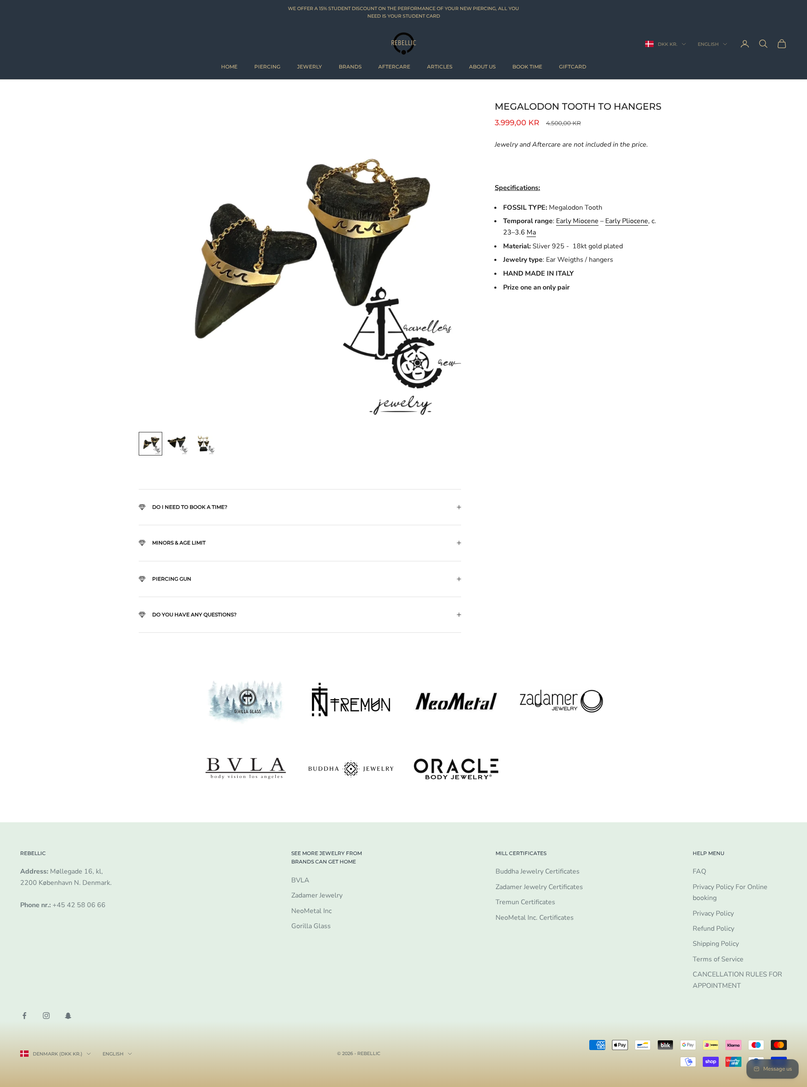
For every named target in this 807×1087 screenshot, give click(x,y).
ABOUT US (482, 66)
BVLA (300, 880)
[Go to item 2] (177, 443)
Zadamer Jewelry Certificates (539, 887)
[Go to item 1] (150, 443)
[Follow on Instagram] (46, 1015)
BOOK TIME (527, 66)
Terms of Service (718, 959)
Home (229, 66)
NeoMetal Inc (311, 911)
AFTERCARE (394, 66)
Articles (439, 66)
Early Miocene (577, 221)
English (708, 44)
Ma (531, 232)
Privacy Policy (713, 913)
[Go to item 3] (204, 443)
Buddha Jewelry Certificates (538, 871)
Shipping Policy (716, 943)
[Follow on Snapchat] (68, 1015)
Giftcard (572, 66)
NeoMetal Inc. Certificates (535, 917)
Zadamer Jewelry (317, 895)
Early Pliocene (626, 221)
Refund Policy (713, 928)
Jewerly (309, 66)
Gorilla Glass (311, 926)
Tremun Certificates (525, 902)
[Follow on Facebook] (24, 1015)
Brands (350, 66)
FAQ (699, 871)
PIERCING (267, 66)
